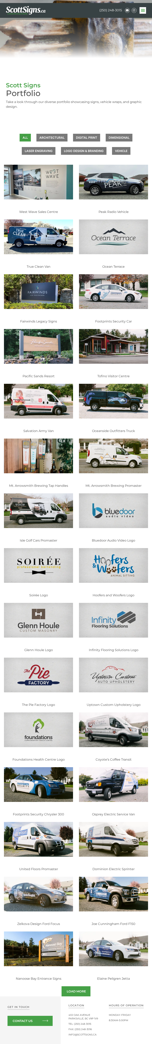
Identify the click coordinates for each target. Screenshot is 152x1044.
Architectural (52, 138)
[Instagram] (134, 10)
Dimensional (119, 138)
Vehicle (121, 151)
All (25, 138)
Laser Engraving (38, 151)
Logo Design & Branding (84, 151)
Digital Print (86, 138)
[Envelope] (127, 10)
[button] (143, 10)
